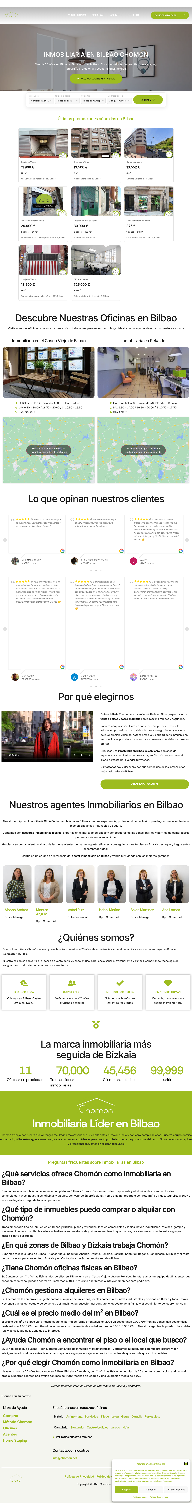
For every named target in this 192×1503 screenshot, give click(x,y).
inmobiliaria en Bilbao (78, 1385)
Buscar (149, 99)
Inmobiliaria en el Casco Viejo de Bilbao (49, 340)
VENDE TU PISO (77, 15)
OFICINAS (133, 15)
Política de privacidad (159, 1497)
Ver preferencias (176, 1489)
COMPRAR (98, 15)
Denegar (151, 1489)
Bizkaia (171, 949)
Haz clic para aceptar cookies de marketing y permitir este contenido (49, 450)
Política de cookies (140, 1497)
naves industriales (31, 1195)
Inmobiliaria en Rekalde (143, 340)
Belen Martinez (142, 909)
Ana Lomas (171, 909)
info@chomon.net (118, 1281)
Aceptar (126, 1489)
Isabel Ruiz (76, 909)
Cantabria (9, 954)
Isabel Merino (109, 909)
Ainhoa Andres (16, 909)
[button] (186, 1463)
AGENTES (116, 15)
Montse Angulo (42, 911)
